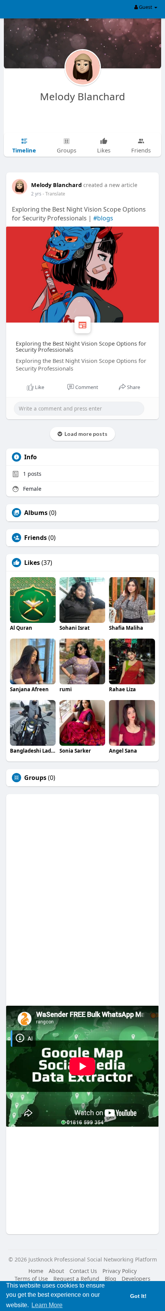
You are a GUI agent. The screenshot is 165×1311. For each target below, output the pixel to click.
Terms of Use (31, 1278)
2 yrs (36, 193)
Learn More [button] (47, 1305)
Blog (110, 1278)
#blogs (103, 218)
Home (35, 1271)
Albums (36, 513)
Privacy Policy (119, 1271)
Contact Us (83, 1271)
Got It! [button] (138, 1296)
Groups (35, 778)
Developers (136, 1278)
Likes (32, 562)
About (56, 1271)
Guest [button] (145, 6)
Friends (35, 538)
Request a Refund (76, 1278)
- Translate (54, 193)
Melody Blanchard (82, 96)
